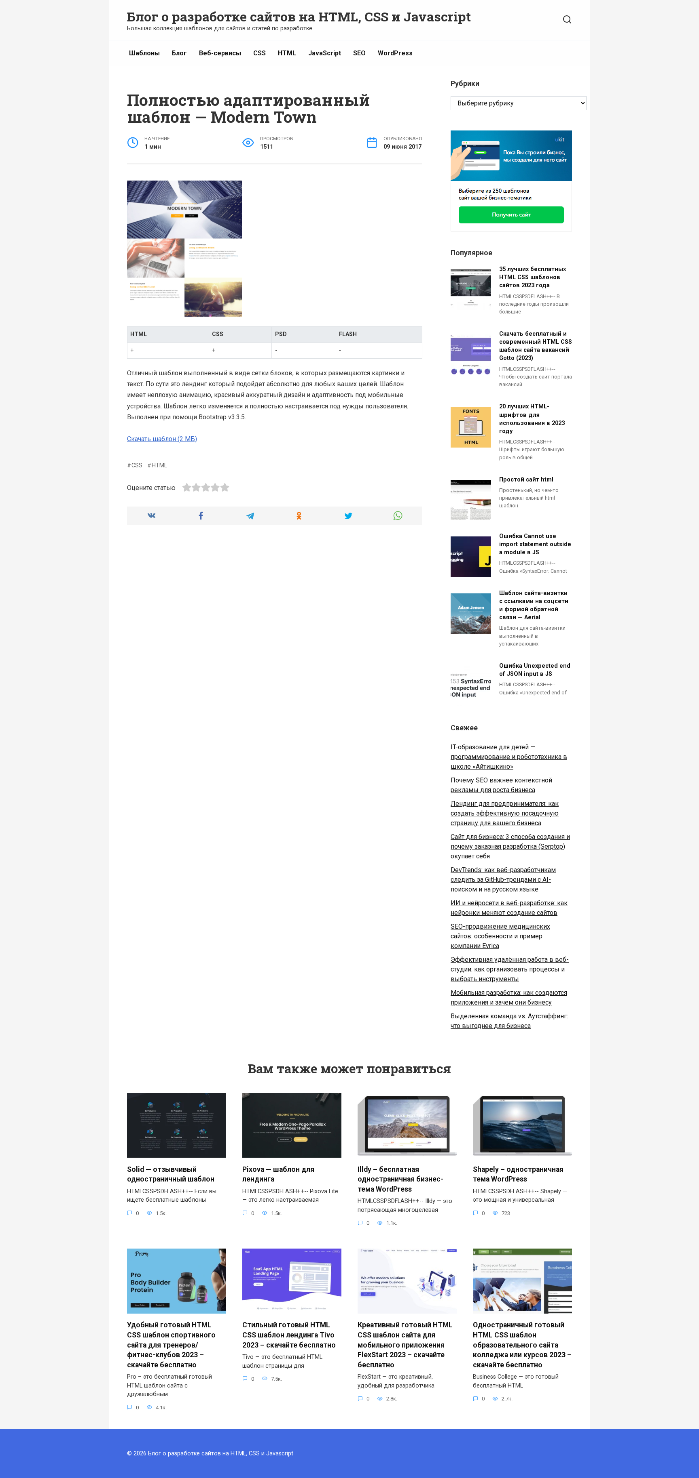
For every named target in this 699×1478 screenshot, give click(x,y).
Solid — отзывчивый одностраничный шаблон (170, 1174)
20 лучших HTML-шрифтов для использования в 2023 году (532, 419)
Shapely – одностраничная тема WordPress (518, 1174)
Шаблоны (144, 53)
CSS (259, 53)
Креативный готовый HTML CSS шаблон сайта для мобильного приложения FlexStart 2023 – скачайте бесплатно (405, 1345)
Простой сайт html (526, 479)
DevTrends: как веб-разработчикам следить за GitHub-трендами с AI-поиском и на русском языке (503, 879)
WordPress (395, 53)
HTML (287, 53)
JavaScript (324, 53)
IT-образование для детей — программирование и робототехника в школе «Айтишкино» (509, 756)
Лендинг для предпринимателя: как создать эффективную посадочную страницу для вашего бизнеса (505, 813)
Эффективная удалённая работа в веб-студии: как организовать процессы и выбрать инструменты (510, 969)
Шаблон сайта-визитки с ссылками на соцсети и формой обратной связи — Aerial (533, 605)
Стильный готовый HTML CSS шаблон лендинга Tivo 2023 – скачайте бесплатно (289, 1335)
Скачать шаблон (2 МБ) (162, 439)
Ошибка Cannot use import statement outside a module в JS (535, 544)
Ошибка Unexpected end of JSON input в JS (534, 669)
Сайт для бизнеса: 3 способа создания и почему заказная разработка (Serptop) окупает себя (510, 846)
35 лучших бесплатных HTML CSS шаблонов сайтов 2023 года (532, 277)
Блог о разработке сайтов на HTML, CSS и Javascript (299, 16)
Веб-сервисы (220, 53)
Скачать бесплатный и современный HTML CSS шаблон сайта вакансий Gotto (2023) (535, 346)
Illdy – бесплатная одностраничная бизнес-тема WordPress (400, 1179)
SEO (359, 53)
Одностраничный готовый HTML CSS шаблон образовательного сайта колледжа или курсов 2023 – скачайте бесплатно (522, 1345)
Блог (179, 53)
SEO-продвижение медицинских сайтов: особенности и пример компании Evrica (500, 936)
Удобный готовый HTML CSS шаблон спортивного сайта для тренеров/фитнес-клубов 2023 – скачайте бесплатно (171, 1345)
